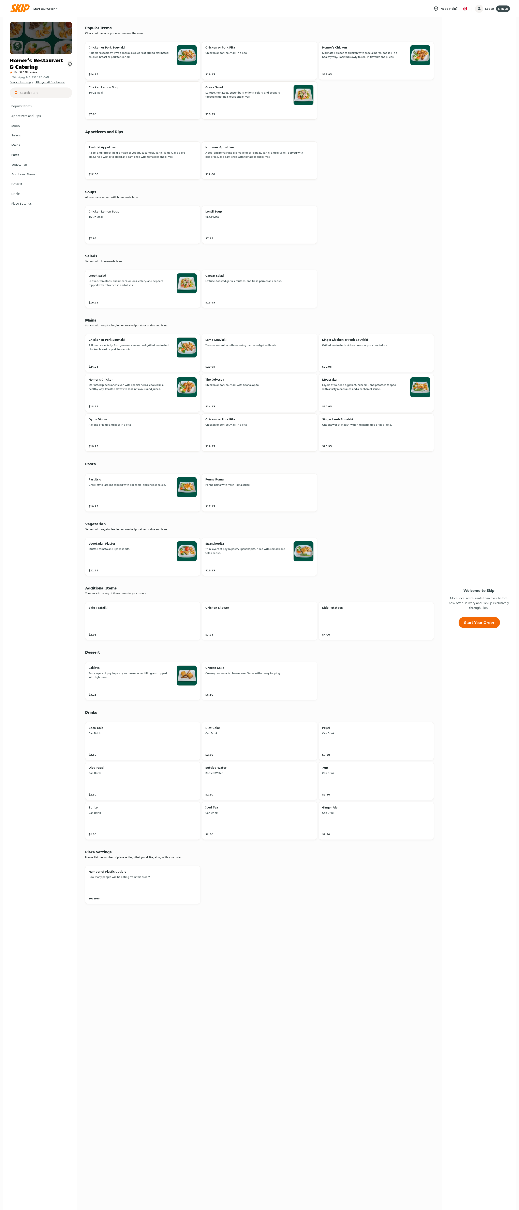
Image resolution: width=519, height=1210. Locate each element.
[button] (41, 106)
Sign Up (503, 9)
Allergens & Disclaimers (50, 82)
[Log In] (479, 9)
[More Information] (70, 63)
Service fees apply (21, 82)
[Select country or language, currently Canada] (465, 8)
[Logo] (21, 8)
